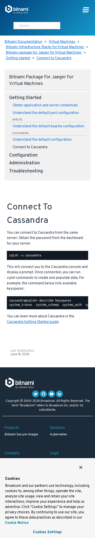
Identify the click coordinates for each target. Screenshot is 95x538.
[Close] (80, 467)
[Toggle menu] (85, 10)
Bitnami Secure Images (21, 435)
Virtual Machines (62, 42)
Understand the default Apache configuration (48, 126)
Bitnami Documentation (23, 42)
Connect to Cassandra (53, 58)
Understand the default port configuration (46, 113)
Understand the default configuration (42, 140)
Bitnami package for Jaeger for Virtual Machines (44, 52)
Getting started (18, 58)
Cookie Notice (17, 523)
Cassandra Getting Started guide (33, 322)
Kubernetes (58, 435)
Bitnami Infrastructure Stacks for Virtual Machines (45, 47)
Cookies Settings (47, 532)
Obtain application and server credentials (45, 105)
